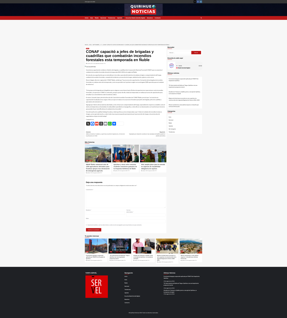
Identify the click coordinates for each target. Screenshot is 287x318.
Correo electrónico (129, 211)
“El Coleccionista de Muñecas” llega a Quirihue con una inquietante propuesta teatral (183, 86)
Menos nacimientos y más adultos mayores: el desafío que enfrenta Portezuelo (184, 105)
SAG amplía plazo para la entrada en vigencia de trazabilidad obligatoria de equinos (153, 166)
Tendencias (111, 18)
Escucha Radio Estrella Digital (135, 18)
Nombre (88, 210)
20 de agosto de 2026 (96, 260)
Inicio (86, 18)
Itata (91, 18)
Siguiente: (147, 133)
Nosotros (150, 18)
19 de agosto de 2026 (143, 260)
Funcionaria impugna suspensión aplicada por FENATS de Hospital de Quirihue (183, 79)
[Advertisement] (143, 31)
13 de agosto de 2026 (96, 172)
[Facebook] (198, 1)
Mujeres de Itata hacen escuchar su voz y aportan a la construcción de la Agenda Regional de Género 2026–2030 (184, 99)
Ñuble (97, 18)
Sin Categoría (172, 129)
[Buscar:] (180, 52)
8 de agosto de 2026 (150, 170)
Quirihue (89, 63)
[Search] (201, 18)
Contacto (158, 18)
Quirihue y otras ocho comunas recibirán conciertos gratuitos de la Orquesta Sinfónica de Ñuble (125, 166)
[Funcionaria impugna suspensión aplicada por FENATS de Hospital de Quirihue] (96, 246)
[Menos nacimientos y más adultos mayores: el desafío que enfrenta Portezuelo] (191, 246)
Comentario (89, 189)
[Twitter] (195, 1)
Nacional (103, 18)
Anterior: (105, 133)
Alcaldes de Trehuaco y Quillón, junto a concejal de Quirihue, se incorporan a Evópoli (184, 92)
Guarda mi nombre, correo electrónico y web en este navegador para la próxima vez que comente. (115, 225)
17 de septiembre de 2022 (98, 63)
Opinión (120, 18)
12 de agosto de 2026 (123, 170)
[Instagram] (200, 1)
